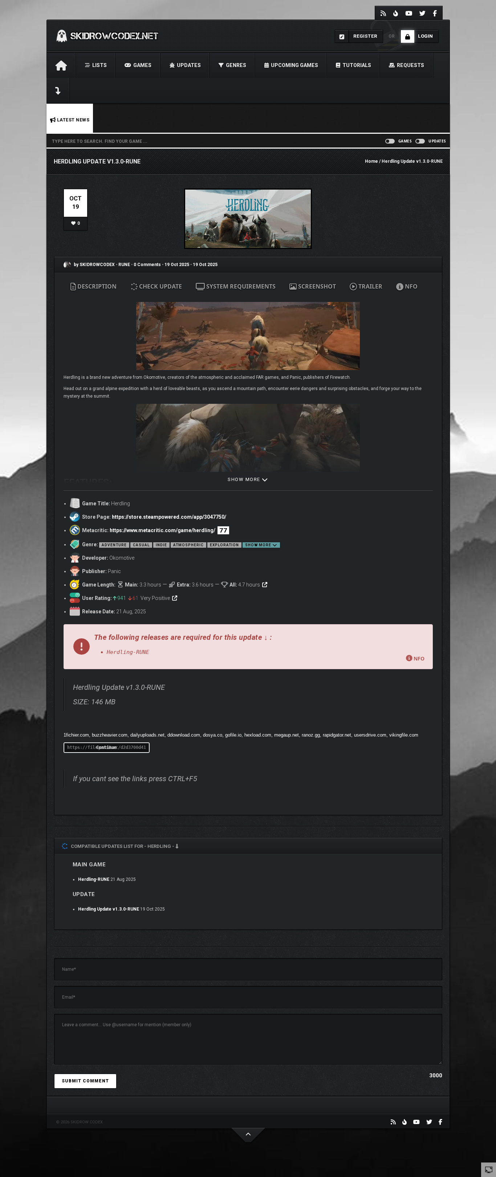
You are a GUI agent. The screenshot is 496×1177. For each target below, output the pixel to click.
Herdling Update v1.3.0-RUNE (108, 909)
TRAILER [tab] (369, 286)
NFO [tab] (410, 286)
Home (371, 161)
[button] (248, 646)
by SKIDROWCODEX (94, 264)
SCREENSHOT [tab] (316, 286)
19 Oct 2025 (176, 264)
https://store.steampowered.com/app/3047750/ (169, 517)
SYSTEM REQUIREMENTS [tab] (240, 286)
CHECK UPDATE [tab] (160, 286)
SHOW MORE (245, 479)
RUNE (124, 264)
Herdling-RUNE (93, 879)
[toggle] (488, 1169)
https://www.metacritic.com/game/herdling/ (162, 530)
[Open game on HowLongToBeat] (264, 585)
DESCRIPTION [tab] (96, 286)
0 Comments (147, 264)
